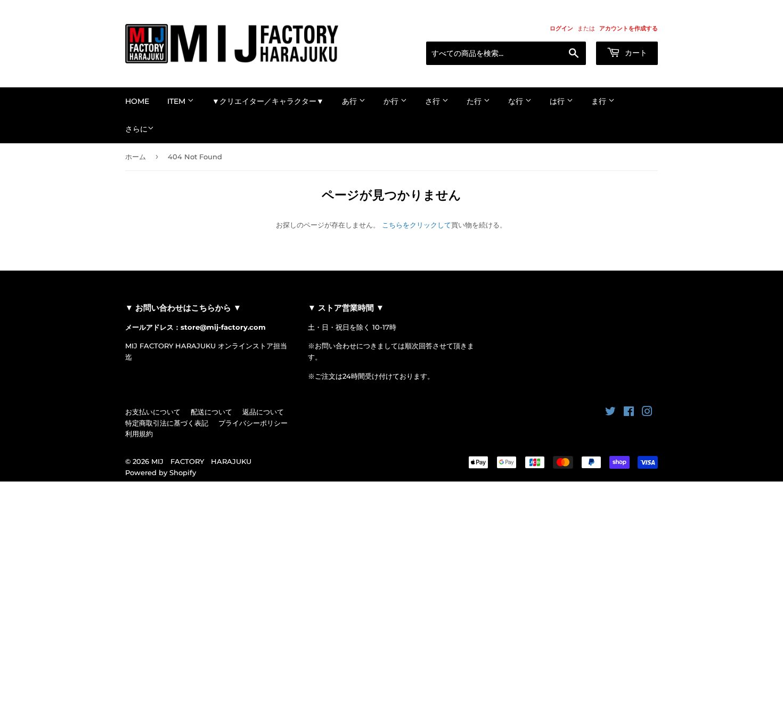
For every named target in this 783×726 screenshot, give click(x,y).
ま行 (599, 101)
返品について (263, 411)
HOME (137, 101)
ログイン (561, 28)
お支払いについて (153, 411)
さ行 (433, 101)
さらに (136, 129)
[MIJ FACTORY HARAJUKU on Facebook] (628, 413)
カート (635, 53)
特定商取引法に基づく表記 (166, 423)
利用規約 (139, 433)
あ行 (350, 101)
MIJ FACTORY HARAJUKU (201, 461)
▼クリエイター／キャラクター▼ (268, 101)
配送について (211, 411)
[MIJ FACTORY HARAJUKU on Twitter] (610, 413)
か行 (392, 101)
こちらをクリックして (416, 225)
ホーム (135, 156)
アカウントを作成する (628, 28)
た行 (475, 101)
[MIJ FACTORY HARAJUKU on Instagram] (647, 413)
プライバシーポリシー (253, 423)
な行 (516, 101)
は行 (558, 101)
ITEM (177, 101)
